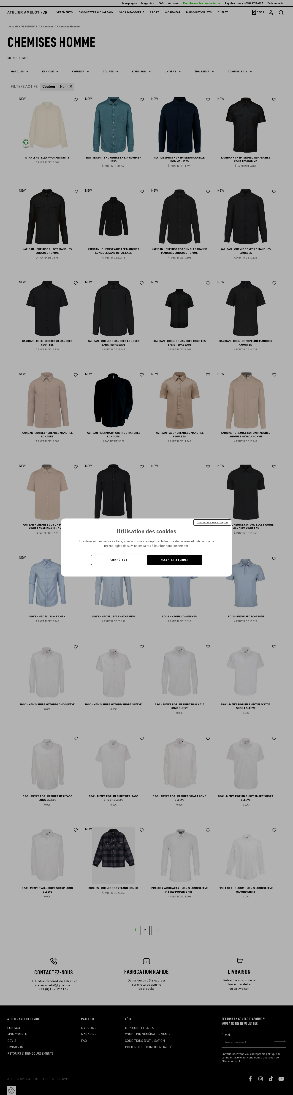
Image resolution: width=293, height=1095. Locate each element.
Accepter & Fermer (175, 560)
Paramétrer (118, 560)
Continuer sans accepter (212, 522)
